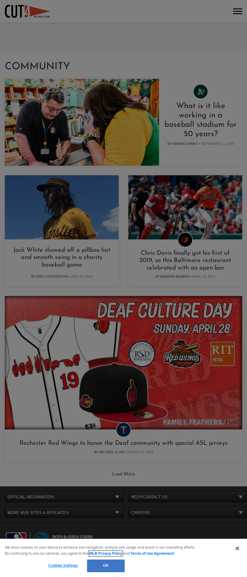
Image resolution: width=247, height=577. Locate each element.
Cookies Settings (63, 565)
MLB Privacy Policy (105, 553)
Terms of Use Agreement (152, 553)
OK (105, 565)
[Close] (237, 548)
